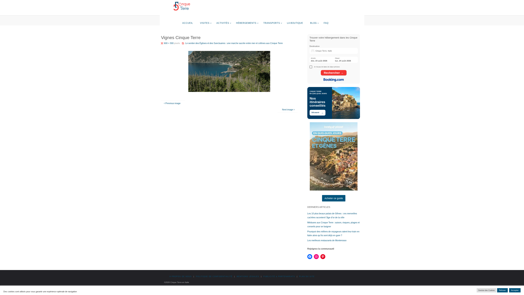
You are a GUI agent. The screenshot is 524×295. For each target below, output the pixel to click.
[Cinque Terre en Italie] (181, 6)
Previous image (173, 103)
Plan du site (307, 276)
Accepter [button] (515, 290)
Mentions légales (248, 276)
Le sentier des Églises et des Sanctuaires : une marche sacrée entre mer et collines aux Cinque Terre (234, 43)
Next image (287, 109)
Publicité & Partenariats (279, 276)
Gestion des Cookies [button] (486, 290)
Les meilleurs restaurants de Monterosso (326, 240)
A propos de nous (180, 276)
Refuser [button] (502, 290)
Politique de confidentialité (214, 276)
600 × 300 (169, 43)
